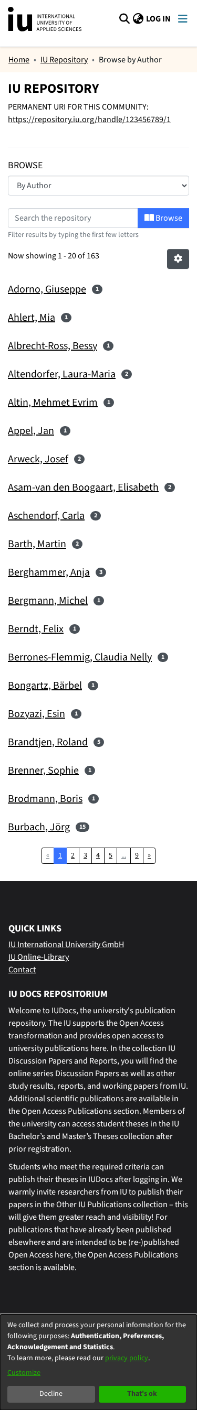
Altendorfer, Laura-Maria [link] (62, 374)
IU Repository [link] (64, 60)
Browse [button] (168, 218)
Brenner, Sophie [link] (43, 770)
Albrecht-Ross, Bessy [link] (52, 346)
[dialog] (98, 1362)
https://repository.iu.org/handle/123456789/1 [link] (89, 119)
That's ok (142, 1394)
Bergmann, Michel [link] (48, 600)
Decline (51, 1394)
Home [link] (18, 60)
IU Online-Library (38, 957)
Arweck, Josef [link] (38, 459)
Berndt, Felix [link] (36, 629)
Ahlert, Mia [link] (31, 317)
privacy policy (126, 1358)
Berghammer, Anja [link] (49, 572)
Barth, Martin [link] (37, 544)
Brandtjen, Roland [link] (48, 742)
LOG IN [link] (159, 19)
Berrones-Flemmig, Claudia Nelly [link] (80, 657)
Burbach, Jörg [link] (39, 827)
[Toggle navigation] (182, 19)
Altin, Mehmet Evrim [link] (53, 402)
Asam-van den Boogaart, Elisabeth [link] (83, 487)
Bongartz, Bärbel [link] (45, 685)
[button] (124, 19)
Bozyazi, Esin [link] (36, 714)
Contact (22, 969)
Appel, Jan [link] (31, 431)
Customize (23, 1373)
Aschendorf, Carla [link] (46, 515)
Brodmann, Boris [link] (45, 798)
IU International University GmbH (66, 944)
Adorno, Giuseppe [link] (47, 289)
